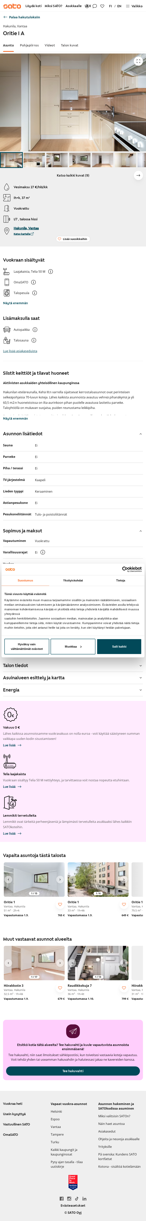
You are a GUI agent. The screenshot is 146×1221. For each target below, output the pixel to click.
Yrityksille (105, 1147)
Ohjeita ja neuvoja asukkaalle (119, 1139)
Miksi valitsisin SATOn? (114, 1116)
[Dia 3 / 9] (57, 160)
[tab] (8, 45)
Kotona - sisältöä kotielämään (119, 1166)
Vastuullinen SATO (16, 1124)
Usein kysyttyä (14, 1114)
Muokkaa (71, 646)
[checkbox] (60, 904)
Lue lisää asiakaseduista (20, 351)
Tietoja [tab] (120, 580)
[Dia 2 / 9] (34, 160)
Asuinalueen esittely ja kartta (34, 677)
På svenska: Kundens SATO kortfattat (117, 1156)
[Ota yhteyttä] (94, 6)
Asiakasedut (107, 1131)
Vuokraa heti (12, 1104)
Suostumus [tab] (25, 580)
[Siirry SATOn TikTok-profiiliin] (77, 1198)
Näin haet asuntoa (111, 1124)
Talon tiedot (15, 665)
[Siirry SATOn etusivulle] (12, 6)
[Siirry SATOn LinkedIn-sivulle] (84, 1198)
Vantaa (56, 1127)
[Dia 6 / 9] (125, 160)
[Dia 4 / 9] (79, 160)
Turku (55, 1142)
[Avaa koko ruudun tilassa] (138, 61)
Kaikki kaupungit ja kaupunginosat (64, 1152)
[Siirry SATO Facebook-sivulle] (61, 1198)
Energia (11, 690)
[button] (50, 271)
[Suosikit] (102, 6)
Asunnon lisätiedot (23, 433)
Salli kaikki (119, 646)
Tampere (57, 1134)
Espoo (55, 1119)
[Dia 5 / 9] (102, 160)
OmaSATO (10, 1135)
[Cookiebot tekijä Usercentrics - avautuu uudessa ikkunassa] (125, 569)
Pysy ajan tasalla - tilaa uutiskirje (67, 1164)
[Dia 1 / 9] (11, 160)
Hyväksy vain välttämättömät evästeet (27, 646)
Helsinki (56, 1111)
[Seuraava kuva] (138, 175)
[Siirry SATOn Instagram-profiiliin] (69, 1198)
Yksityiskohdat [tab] (73, 580)
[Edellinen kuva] (8, 879)
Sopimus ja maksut (22, 530)
